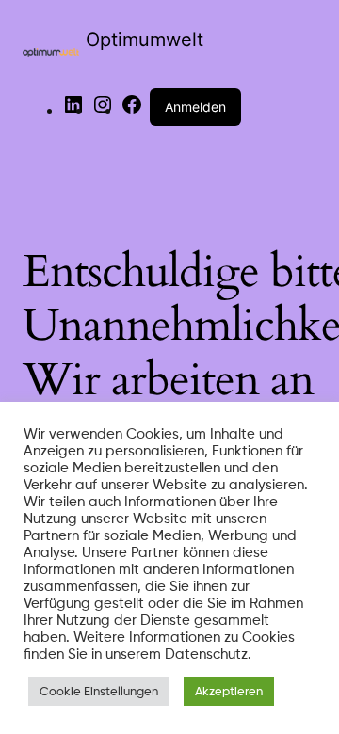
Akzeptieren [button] (229, 690)
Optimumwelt (144, 39)
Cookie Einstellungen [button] (99, 690)
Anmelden (195, 107)
